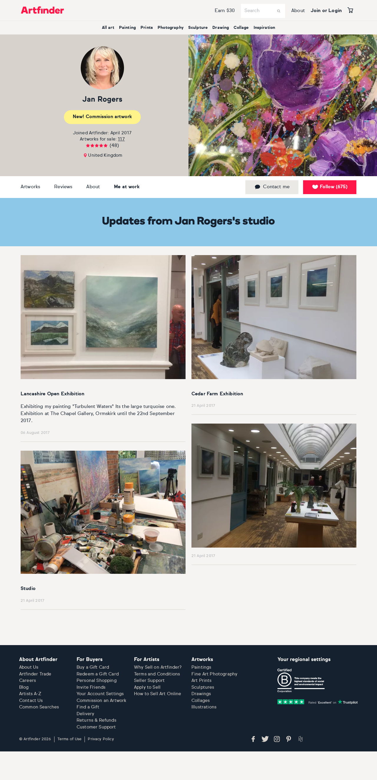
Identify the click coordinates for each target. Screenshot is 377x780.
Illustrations (203, 707)
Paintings (201, 667)
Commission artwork (102, 117)
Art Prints (201, 680)
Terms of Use (69, 739)
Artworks (30, 187)
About (298, 11)
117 (121, 139)
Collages (200, 700)
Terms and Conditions (157, 674)
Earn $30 (225, 11)
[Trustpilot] (317, 702)
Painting (127, 28)
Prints (146, 28)
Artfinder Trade (35, 674)
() (334, 187)
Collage (241, 28)
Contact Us (31, 700)
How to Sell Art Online (157, 694)
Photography (170, 28)
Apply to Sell (147, 687)
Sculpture (198, 28)
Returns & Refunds (96, 720)
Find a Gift (88, 707)
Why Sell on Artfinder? (158, 667)
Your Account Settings (100, 694)
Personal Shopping (97, 680)
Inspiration (264, 28)
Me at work (127, 187)
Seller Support (149, 680)
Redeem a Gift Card (98, 674)
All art (108, 28)
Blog (24, 687)
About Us (28, 667)
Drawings (201, 694)
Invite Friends (91, 687)
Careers (27, 680)
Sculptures (202, 687)
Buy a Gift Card (93, 667)
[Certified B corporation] (301, 680)
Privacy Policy (101, 739)
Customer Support (96, 727)
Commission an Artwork (101, 700)
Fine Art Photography (214, 674)
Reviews (63, 187)
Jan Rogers (102, 99)
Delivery (85, 714)
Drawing (220, 28)
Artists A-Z (30, 694)
